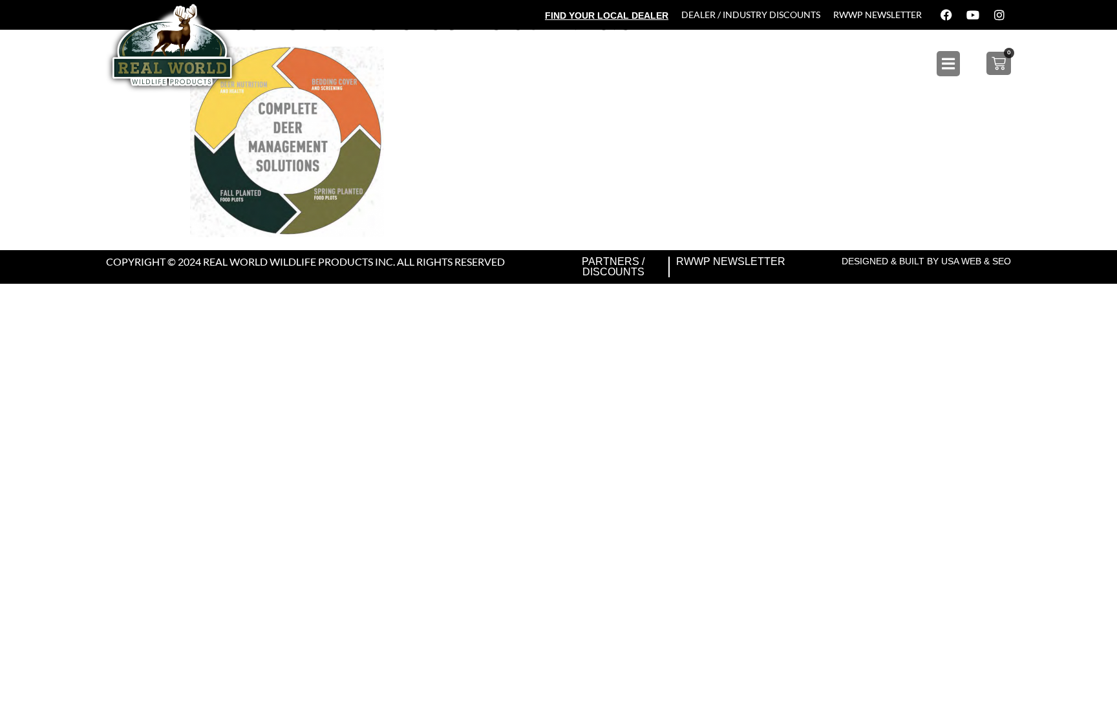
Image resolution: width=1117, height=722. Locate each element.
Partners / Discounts (613, 266)
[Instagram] (999, 15)
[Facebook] (946, 15)
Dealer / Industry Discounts (750, 14)
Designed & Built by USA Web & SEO (926, 261)
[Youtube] (972, 15)
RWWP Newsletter (877, 14)
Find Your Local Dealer (606, 15)
